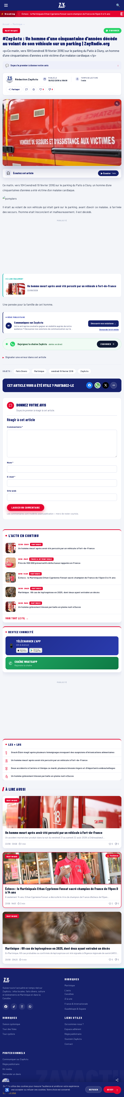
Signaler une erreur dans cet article (24, 357)
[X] (105, 385)
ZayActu (84, 371)
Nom (10, 462)
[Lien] (113, 385)
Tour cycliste (9, 1034)
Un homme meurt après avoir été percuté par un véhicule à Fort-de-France (53, 833)
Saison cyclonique (11, 1024)
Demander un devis (12, 1074)
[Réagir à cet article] (26, 89)
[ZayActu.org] (62, 5)
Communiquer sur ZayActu (15, 1059)
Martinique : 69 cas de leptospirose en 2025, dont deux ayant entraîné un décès (57, 948)
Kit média (7, 1069)
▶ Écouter (108, 173)
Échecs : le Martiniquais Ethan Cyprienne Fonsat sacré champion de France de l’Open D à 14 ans (61, 890)
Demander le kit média (109, 329)
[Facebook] (89, 385)
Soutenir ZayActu (73, 1039)
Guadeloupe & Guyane (75, 1008)
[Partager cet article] (117, 1080)
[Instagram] (22, 1006)
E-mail (11, 476)
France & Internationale (76, 1003)
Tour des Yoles (9, 1029)
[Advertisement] (62, 246)
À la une (68, 998)
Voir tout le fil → (17, 618)
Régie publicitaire (73, 1034)
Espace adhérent (73, 1029)
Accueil (6, 24)
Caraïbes (69, 994)
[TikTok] (14, 1006)
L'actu (68, 990)
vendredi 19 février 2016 (62, 371)
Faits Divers (21, 371)
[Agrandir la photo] (62, 132)
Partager (16, 89)
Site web (11, 490)
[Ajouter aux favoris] (33, 89)
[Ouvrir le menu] (6, 5)
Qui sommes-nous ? (74, 1024)
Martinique (17, 24)
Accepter (112, 1089)
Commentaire (15, 426)
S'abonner (114, 30)
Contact (69, 1044)
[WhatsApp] (97, 385)
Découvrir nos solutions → (103, 323)
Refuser (93, 1089)
